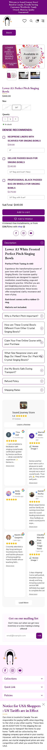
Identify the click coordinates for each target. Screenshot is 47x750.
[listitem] (23, 7)
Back (9, 32)
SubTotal (7, 205)
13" (6, 107)
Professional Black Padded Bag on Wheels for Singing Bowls (25, 184)
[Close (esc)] (43, 704)
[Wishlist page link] (24, 21)
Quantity (6, 114)
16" (26, 107)
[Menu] (43, 20)
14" (16, 107)
